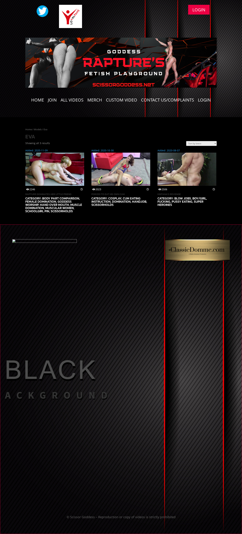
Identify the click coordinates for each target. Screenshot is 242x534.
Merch (94, 101)
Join (52, 101)
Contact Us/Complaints (167, 101)
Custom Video (121, 101)
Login (198, 10)
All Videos (72, 101)
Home (37, 101)
